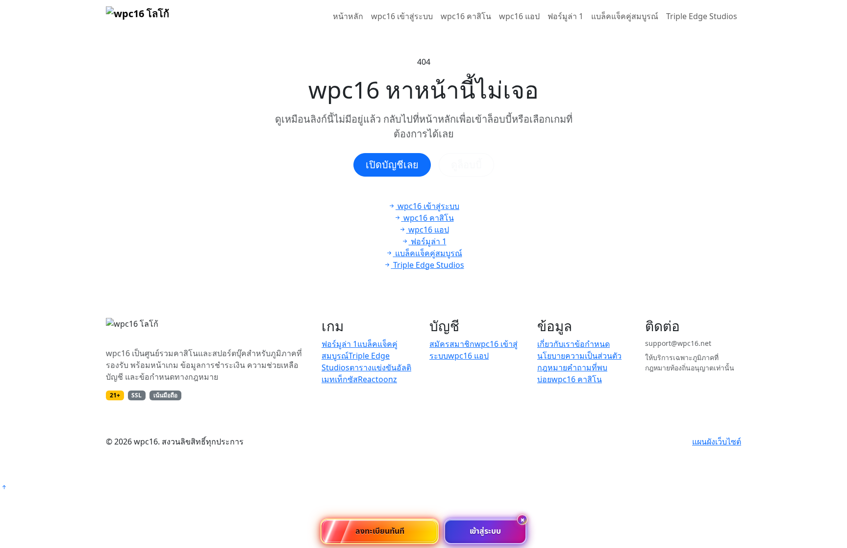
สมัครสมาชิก (451, 344)
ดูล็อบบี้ (466, 164)
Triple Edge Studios (701, 16)
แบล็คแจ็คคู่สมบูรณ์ (624, 16)
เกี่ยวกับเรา (555, 344)
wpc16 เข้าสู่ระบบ (402, 16)
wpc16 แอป (519, 16)
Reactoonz (377, 379)
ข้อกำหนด (592, 344)
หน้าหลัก (348, 16)
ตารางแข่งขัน (373, 367)
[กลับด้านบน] (4, 487)
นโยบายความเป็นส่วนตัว (579, 355)
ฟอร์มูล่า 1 (565, 16)
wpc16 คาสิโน (466, 16)
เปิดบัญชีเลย (392, 164)
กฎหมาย (552, 367)
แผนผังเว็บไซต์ (716, 441)
